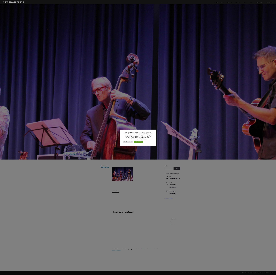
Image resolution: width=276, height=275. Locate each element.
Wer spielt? (237, 2)
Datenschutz (270, 2)
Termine (216, 2)
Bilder (251, 2)
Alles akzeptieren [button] (138, 142)
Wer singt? (229, 2)
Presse (245, 2)
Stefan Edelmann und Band (13, 2)
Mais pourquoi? (260, 2)
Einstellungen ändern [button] (128, 142)
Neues (222, 2)
